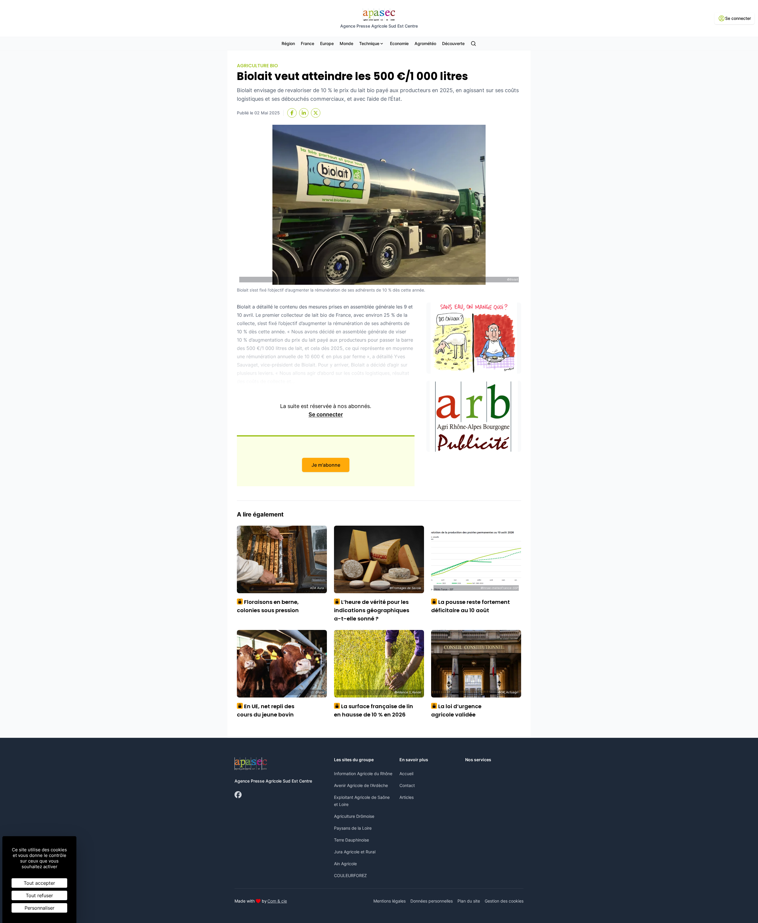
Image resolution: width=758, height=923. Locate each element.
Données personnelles (431, 900)
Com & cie (277, 900)
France (307, 43)
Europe (327, 43)
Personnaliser (39, 908)
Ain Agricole (345, 863)
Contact (407, 785)
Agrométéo (425, 43)
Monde (346, 43)
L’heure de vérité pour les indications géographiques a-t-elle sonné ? (371, 610)
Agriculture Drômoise (354, 816)
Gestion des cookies (504, 900)
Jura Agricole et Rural (354, 851)
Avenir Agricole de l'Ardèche (361, 785)
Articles (406, 797)
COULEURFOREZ (350, 875)
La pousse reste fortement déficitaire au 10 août (470, 606)
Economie (399, 43)
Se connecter (326, 414)
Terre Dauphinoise (351, 839)
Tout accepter (39, 883)
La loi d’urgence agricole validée (456, 710)
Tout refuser (39, 895)
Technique (369, 43)
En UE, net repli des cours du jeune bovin (265, 710)
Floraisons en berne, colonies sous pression (268, 606)
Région (288, 43)
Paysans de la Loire (353, 828)
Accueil (406, 773)
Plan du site (468, 900)
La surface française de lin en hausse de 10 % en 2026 (373, 710)
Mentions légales (389, 900)
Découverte (453, 43)
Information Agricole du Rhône (363, 773)
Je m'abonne (325, 465)
